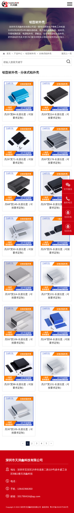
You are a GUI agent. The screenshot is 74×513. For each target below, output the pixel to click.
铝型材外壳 (30, 53)
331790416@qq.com (28, 496)
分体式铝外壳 (45, 53)
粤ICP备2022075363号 (59, 507)
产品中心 (18, 53)
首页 (9, 53)
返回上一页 (66, 53)
